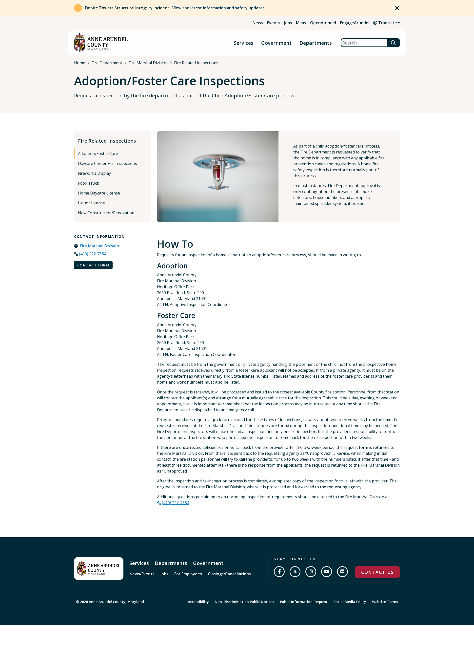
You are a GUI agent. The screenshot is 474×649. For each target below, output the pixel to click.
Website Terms (385, 601)
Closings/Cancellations (229, 574)
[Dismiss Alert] (397, 8)
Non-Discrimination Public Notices (244, 601)
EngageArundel (354, 22)
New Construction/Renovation (106, 213)
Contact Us (377, 572)
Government (276, 43)
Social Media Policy (350, 601)
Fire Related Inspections (196, 62)
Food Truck (88, 183)
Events (273, 22)
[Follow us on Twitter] (295, 571)
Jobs (288, 22)
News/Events (142, 574)
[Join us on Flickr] (342, 571)
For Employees (188, 574)
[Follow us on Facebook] (279, 571)
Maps (301, 22)
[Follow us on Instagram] (310, 571)
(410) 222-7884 (92, 254)
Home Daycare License (99, 193)
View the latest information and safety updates (218, 8)
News (258, 22)
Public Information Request (304, 601)
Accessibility (198, 601)
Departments (315, 43)
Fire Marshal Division (148, 62)
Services (243, 43)
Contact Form (93, 265)
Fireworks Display (94, 173)
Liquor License (91, 203)
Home (79, 62)
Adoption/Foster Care (98, 153)
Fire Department (107, 62)
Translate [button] (387, 22)
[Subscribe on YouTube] (326, 571)
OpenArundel (323, 22)
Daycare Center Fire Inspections (107, 163)
